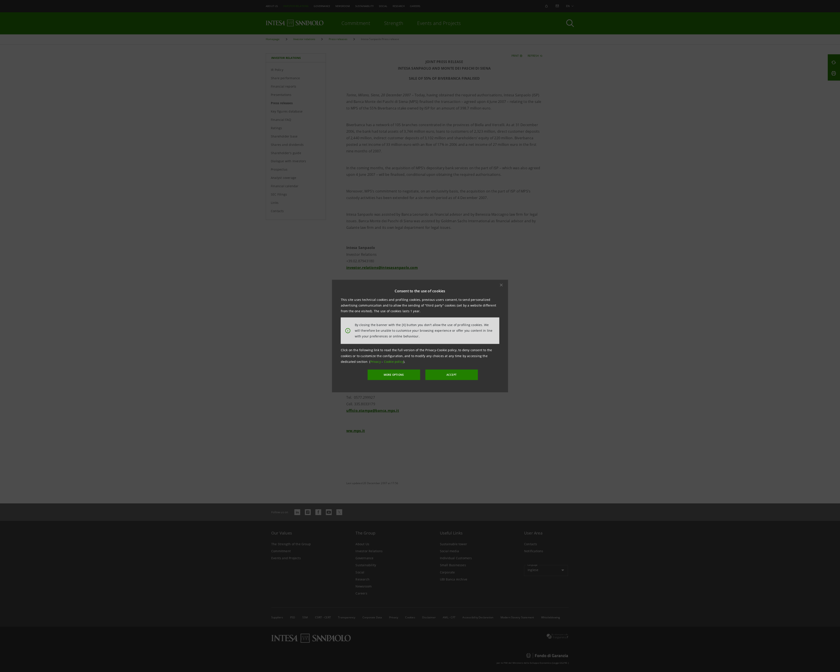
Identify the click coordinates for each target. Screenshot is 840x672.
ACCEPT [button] (451, 375)
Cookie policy (394, 362)
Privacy (376, 362)
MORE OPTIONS (394, 375)
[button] (501, 285)
